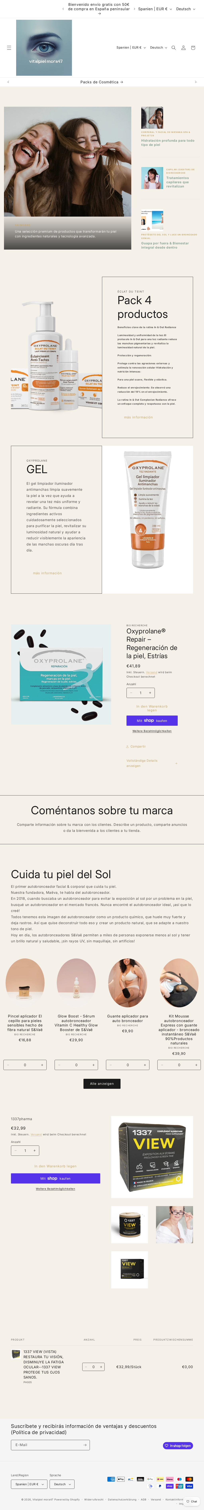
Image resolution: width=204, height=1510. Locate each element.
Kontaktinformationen (179, 1499)
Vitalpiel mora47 (42, 1499)
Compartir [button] (138, 746)
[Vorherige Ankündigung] (63, 9)
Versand (151, 672)
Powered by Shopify (67, 1499)
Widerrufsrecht (94, 1499)
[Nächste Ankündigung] (134, 9)
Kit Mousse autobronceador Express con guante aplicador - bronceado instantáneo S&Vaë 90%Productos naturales (179, 1029)
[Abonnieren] (85, 1445)
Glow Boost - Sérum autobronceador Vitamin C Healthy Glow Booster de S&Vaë (76, 1023)
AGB (143, 1499)
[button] (9, 48)
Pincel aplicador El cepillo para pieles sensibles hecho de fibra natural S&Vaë (25, 1023)
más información (138, 417)
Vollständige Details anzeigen (142, 763)
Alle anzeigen (102, 1084)
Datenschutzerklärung (122, 1499)
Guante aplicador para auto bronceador (127, 1018)
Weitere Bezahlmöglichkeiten (152, 731)
